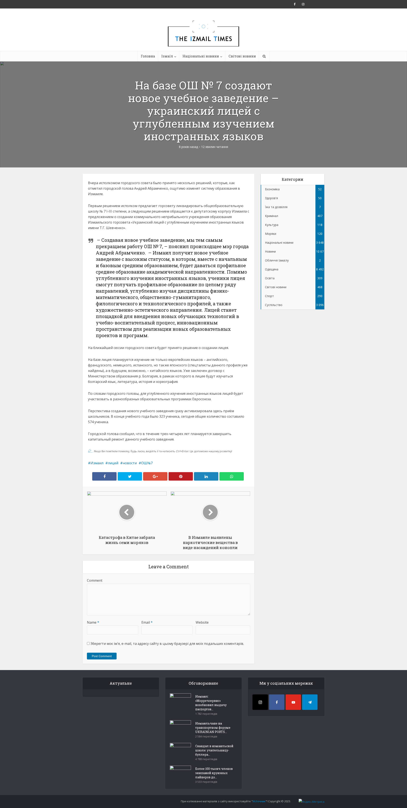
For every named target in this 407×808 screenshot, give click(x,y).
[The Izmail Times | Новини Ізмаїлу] (203, 38)
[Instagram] (260, 702)
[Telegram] (310, 702)
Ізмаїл (167, 56)
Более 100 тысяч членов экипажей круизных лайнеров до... (214, 773)
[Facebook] (276, 702)
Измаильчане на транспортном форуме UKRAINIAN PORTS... (212, 727)
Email (147, 622)
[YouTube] (293, 702)
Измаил (97, 463)
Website (202, 622)
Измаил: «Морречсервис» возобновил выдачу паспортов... (211, 702)
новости (130, 463)
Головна (148, 56)
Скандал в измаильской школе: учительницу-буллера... (214, 750)
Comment (94, 580)
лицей (113, 463)
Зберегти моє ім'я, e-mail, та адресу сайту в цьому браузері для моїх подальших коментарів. (167, 643)
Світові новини (242, 56)
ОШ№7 (147, 463)
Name (93, 622)
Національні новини (201, 56)
